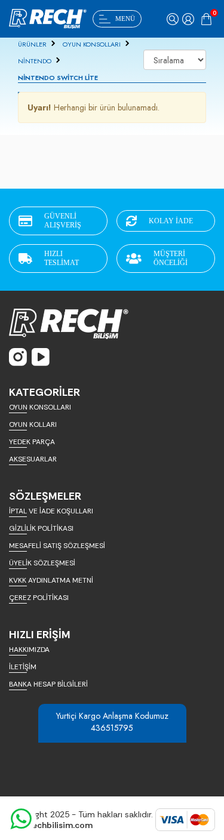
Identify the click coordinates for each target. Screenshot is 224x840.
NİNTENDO (34, 61)
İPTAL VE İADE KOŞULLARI (51, 511)
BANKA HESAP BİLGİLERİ (48, 684)
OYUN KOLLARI (33, 424)
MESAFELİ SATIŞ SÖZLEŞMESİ (57, 545)
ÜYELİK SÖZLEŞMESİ (42, 563)
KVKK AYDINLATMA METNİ (51, 580)
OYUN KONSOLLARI (92, 44)
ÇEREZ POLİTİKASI (39, 597)
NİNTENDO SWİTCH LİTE (58, 77)
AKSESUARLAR (33, 459)
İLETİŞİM (22, 667)
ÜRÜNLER (32, 44)
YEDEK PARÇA (32, 442)
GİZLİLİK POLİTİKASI (41, 528)
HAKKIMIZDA (29, 649)
